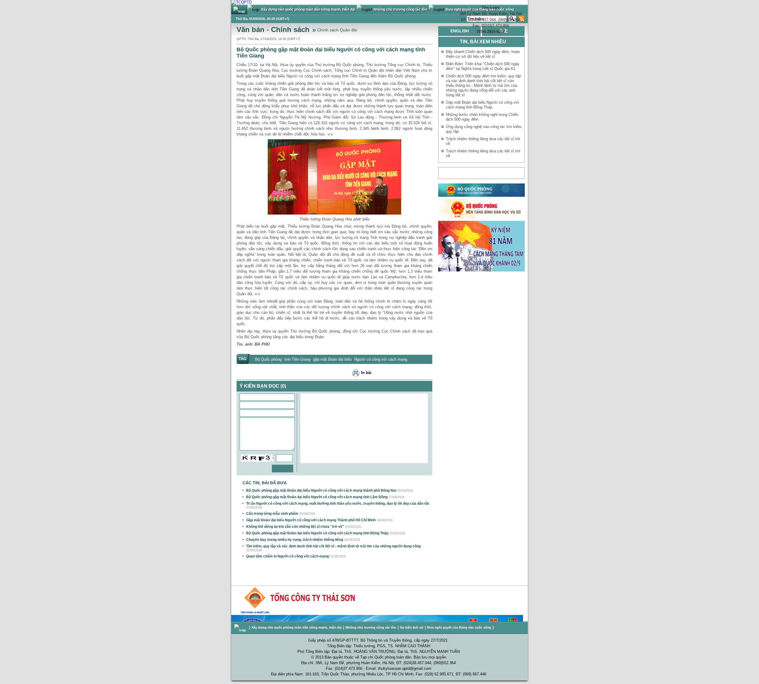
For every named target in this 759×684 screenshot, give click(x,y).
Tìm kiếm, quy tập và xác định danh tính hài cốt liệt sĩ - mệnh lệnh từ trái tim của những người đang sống (333, 546)
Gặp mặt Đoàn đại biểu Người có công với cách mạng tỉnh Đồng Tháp (482, 104)
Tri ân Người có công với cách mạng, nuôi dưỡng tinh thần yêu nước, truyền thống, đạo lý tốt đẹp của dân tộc (338, 503)
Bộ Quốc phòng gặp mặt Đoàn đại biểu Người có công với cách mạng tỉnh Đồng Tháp (317, 533)
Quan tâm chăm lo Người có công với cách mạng (287, 556)
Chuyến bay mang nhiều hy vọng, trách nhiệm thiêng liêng (294, 540)
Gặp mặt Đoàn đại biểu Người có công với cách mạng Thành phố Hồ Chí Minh (311, 520)
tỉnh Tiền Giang (297, 359)
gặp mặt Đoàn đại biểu (332, 359)
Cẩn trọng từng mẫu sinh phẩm (272, 514)
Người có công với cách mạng (380, 359)
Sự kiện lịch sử (411, 627)
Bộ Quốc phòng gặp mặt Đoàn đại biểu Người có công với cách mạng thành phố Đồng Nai (321, 490)
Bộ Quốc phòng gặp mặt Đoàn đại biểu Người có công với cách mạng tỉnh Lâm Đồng (317, 497)
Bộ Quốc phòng (268, 359)
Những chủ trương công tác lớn (370, 627)
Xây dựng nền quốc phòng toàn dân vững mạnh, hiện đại (296, 627)
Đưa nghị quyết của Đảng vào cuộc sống (459, 627)
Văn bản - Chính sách (273, 29)
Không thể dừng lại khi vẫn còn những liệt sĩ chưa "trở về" (295, 527)
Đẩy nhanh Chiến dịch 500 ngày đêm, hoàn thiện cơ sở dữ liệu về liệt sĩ (483, 54)
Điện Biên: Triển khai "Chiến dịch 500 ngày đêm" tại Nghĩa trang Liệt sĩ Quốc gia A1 (482, 66)
